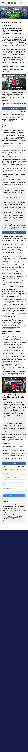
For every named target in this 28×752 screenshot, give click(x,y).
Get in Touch (14, 232)
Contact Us (14, 108)
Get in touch (14, 15)
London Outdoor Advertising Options (12, 514)
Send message (14, 495)
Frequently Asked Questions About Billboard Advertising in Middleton (13, 517)
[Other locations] (21, 3)
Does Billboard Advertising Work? (11, 504)
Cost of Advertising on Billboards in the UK (13, 506)
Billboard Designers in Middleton (11, 508)
